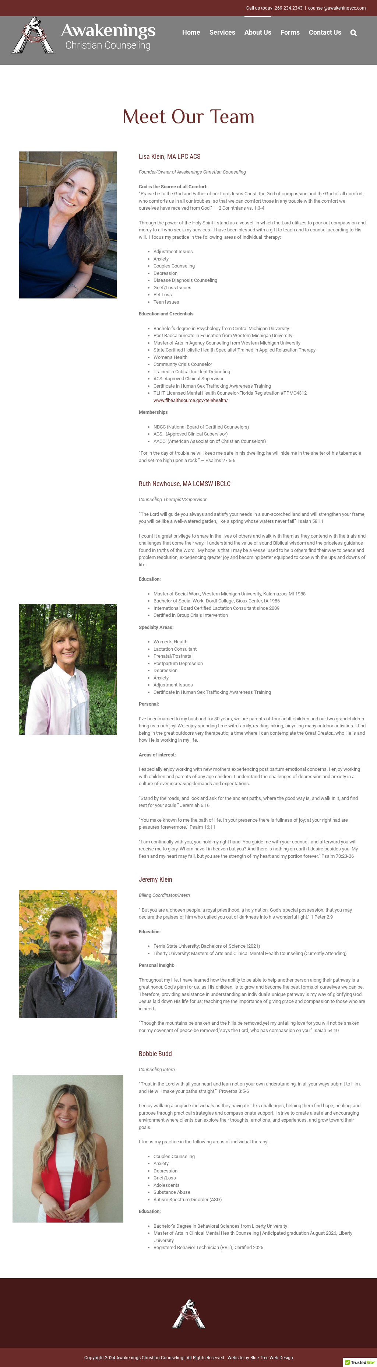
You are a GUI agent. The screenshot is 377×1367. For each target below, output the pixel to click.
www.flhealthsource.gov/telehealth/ (191, 400)
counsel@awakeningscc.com (337, 8)
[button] (353, 31)
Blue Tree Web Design (271, 1357)
